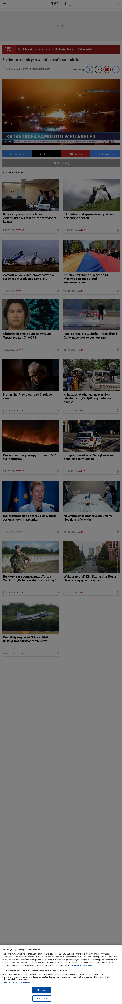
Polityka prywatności (82, 965)
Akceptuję (42, 990)
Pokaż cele (42, 998)
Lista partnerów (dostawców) (16, 982)
